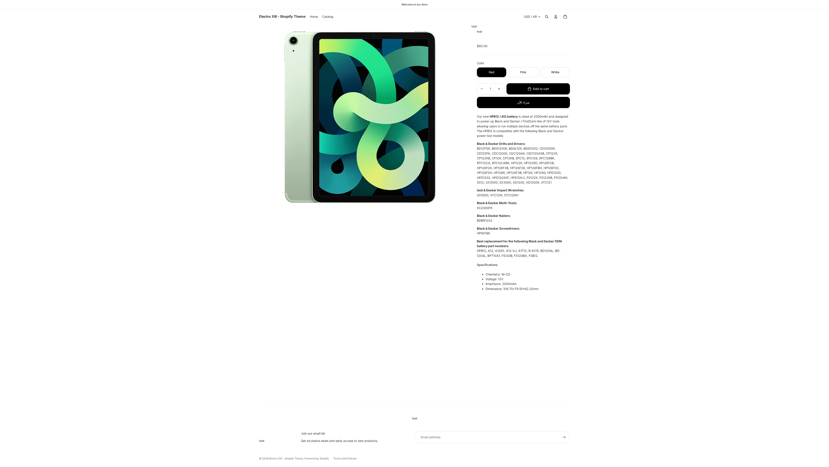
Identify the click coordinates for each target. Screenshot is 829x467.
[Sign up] (564, 437)
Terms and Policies (344, 458)
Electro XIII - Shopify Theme (286, 458)
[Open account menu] (555, 16)
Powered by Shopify (316, 458)
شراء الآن (523, 102)
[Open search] (546, 16)
